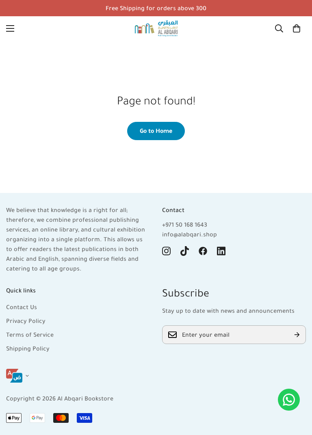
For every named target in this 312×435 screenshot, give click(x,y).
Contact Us (21, 307)
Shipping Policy (28, 348)
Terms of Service (30, 334)
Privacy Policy (26, 320)
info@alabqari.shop (189, 234)
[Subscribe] (297, 334)
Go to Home (156, 131)
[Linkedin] (221, 251)
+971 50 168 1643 (184, 224)
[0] (296, 28)
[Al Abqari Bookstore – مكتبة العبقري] (156, 28)
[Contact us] (289, 400)
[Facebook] (203, 251)
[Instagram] (166, 251)
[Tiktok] (184, 251)
